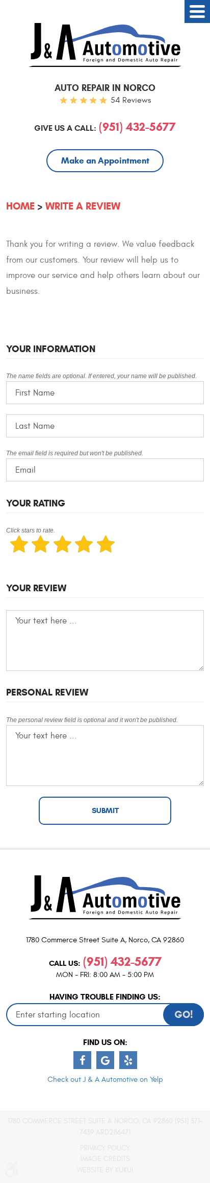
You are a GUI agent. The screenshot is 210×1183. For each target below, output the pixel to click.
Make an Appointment (105, 160)
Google (105, 1060)
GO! (183, 1014)
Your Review (36, 588)
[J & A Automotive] (105, 45)
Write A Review (82, 206)
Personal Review (47, 692)
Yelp (128, 1060)
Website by (105, 1170)
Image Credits (105, 1158)
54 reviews (131, 100)
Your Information (50, 349)
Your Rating (35, 503)
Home (20, 206)
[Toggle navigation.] (197, 11)
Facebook (82, 1060)
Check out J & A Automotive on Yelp (105, 1079)
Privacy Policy (105, 1148)
